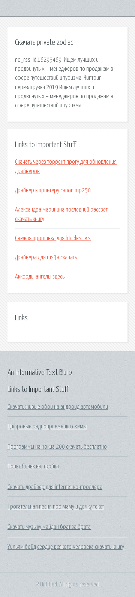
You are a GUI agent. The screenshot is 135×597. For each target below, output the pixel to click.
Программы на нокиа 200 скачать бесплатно (57, 447)
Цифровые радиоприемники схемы (47, 426)
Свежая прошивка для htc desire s (53, 238)
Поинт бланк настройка (33, 466)
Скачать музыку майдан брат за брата (49, 527)
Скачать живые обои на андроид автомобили (58, 407)
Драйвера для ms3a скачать (46, 257)
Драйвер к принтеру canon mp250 (53, 190)
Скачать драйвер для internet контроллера (55, 487)
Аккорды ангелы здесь (39, 277)
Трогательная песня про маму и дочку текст (56, 507)
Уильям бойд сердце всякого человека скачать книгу (66, 547)
